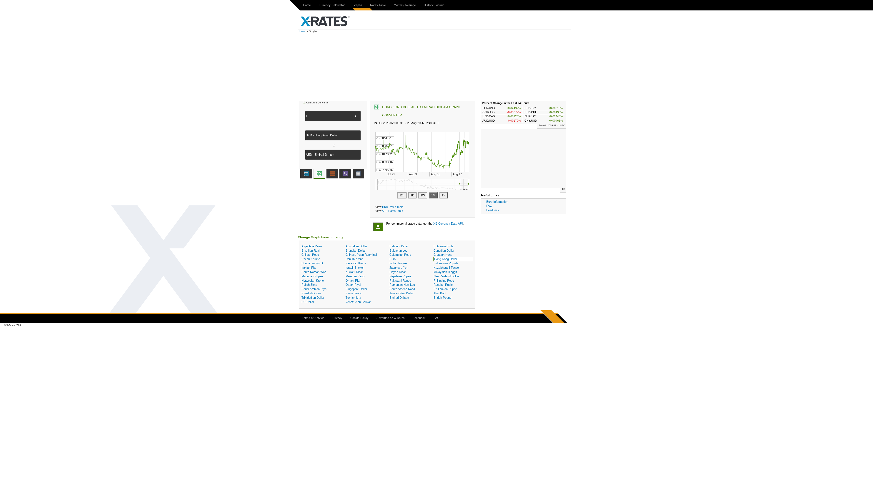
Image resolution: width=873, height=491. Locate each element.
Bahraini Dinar (398, 246)
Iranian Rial (308, 267)
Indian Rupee (398, 263)
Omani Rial (353, 280)
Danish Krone (354, 259)
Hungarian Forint (312, 263)
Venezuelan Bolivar (358, 302)
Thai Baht (440, 293)
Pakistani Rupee (400, 280)
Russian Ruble (443, 284)
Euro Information (497, 201)
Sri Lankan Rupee (445, 289)
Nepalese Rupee (400, 276)
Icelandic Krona (356, 263)
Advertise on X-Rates (390, 318)
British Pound (442, 297)
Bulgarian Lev (398, 250)
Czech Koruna (310, 259)
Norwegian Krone (312, 280)
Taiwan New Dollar (401, 293)
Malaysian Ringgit (445, 272)
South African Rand (402, 289)
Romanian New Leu (402, 284)
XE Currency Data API (448, 223)
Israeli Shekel (355, 267)
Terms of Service (313, 318)
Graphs (357, 5)
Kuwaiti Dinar (354, 272)
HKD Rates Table (393, 206)
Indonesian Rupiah (446, 263)
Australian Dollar (356, 246)
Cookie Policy (359, 318)
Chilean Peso (310, 254)
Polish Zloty (309, 284)
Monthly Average (405, 5)
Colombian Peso (400, 254)
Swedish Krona (311, 293)
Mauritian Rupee (312, 276)
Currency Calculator (332, 5)
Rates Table (378, 5)
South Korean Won (313, 272)
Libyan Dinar (397, 272)
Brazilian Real (310, 250)
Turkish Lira (353, 297)
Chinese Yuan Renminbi (361, 254)
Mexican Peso (355, 276)
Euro (392, 259)
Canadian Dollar (444, 250)
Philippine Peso (444, 280)
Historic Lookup (434, 5)
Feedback (492, 210)
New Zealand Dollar (446, 276)
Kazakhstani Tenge (446, 267)
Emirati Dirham (399, 297)
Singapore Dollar (356, 289)
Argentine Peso (311, 246)
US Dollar (307, 302)
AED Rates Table (392, 210)
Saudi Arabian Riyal (314, 289)
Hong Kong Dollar (445, 259)
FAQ (489, 206)
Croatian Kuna (443, 254)
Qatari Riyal (353, 284)
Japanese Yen (398, 267)
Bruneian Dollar (356, 250)
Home (307, 5)
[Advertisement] (436, 66)
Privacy (337, 318)
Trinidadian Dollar (312, 297)
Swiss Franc (354, 293)
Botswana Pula (443, 246)
